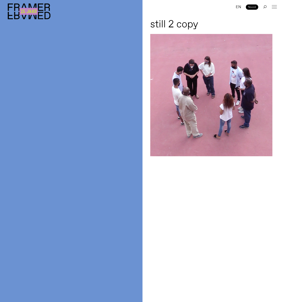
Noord (252, 7)
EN (238, 6)
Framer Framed (29, 11)
